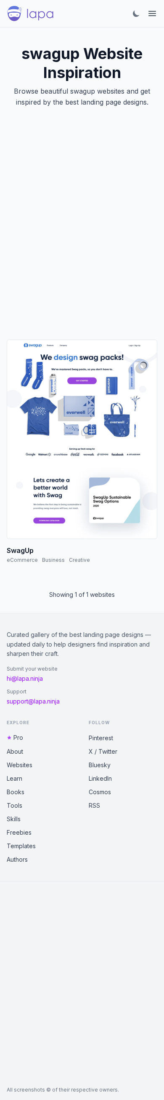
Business (53, 560)
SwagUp (20, 550)
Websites (19, 764)
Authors (17, 859)
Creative (79, 560)
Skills (14, 818)
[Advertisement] (82, 233)
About (15, 751)
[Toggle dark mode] (136, 13)
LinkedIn (100, 778)
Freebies (19, 832)
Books (15, 791)
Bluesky (100, 764)
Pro (18, 737)
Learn (14, 778)
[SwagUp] (82, 439)
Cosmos (100, 791)
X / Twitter (103, 751)
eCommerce (22, 560)
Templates (21, 845)
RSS (94, 805)
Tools (14, 805)
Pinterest (101, 737)
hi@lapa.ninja (25, 678)
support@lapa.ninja (33, 701)
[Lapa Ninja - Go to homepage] (30, 13)
